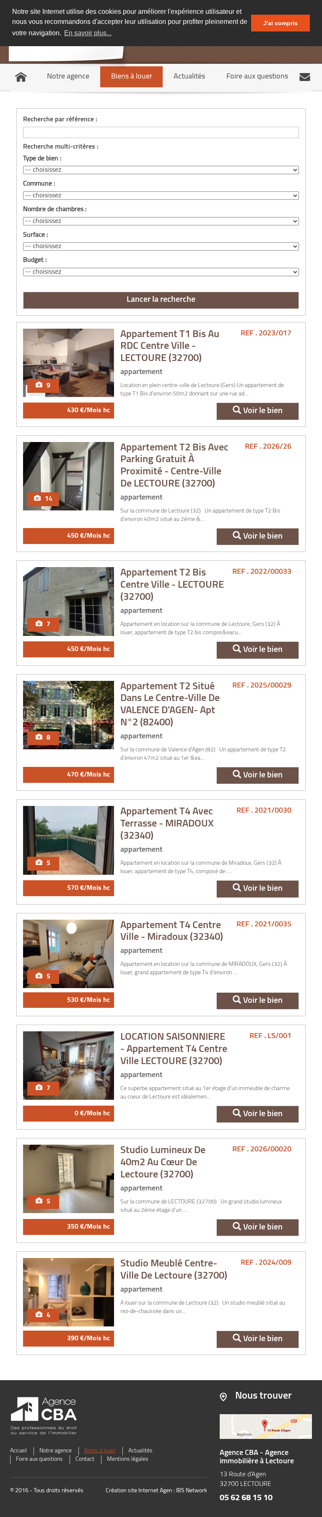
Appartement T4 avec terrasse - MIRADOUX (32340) (167, 824)
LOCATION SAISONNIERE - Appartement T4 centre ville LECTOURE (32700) (173, 1049)
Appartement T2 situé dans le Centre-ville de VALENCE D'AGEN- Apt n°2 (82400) (170, 705)
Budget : (35, 260)
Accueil (18, 1451)
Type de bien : (42, 158)
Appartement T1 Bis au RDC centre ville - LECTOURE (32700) (169, 347)
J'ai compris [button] (280, 23)
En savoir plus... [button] (88, 33)
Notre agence (68, 77)
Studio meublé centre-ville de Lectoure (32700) (173, 1270)
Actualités (189, 77)
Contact (84, 1459)
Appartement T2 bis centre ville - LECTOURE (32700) (172, 585)
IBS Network (191, 1491)
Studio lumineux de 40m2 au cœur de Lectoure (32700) (162, 1163)
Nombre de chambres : (54, 209)
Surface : (35, 235)
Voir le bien (263, 411)
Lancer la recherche (161, 300)
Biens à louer (131, 77)
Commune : (39, 183)
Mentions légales (127, 1459)
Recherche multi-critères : (61, 147)
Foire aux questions (257, 77)
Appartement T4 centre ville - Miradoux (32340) (171, 932)
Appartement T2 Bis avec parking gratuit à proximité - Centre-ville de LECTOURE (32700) (174, 466)
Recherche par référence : (60, 119)
